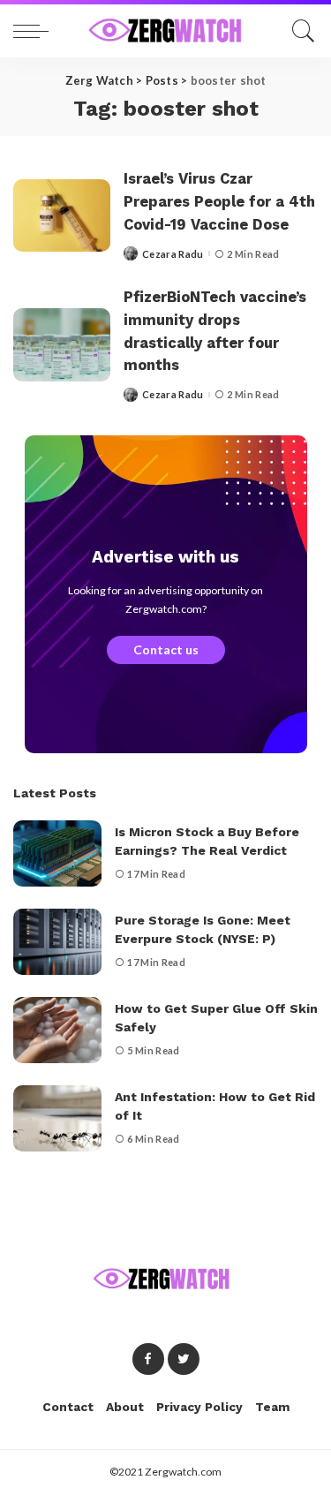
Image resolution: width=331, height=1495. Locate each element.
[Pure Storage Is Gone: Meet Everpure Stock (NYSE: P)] (57, 942)
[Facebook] (148, 1359)
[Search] (299, 30)
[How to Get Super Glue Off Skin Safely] (57, 1030)
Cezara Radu (173, 254)
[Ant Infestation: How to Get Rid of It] (57, 1118)
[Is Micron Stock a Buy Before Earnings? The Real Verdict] (57, 853)
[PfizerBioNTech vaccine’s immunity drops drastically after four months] (61, 344)
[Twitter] (183, 1359)
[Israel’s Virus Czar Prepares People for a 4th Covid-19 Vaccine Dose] (61, 216)
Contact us (166, 649)
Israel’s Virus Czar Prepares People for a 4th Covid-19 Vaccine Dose (219, 201)
